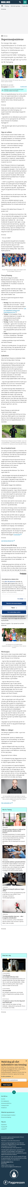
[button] (25, 2)
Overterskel (17, 534)
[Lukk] (26, 1061)
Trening (7, 6)
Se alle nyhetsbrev (6, 1076)
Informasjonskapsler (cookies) (8, 1115)
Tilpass (13, 607)
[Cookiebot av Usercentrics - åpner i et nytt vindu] (20, 574)
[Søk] (20, 2)
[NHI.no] (2, 6)
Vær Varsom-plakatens (16, 1156)
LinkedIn (3, 1129)
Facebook (3, 1126)
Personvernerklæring (6, 1117)
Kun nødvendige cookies (14, 612)
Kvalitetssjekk (23, 86)
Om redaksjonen (5, 1101)
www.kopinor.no (5, 1146)
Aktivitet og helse (15, 6)
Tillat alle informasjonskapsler (14, 603)
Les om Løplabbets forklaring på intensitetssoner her (15, 310)
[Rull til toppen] (14, 1092)
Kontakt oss (4, 1107)
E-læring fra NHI (5, 1105)
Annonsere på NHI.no (6, 1103)
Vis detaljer (20, 598)
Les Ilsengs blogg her (7, 541)
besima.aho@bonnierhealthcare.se (13, 1166)
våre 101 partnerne (10, 581)
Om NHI (3, 1099)
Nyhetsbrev (4, 1124)
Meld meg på (7, 1085)
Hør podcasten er (6, 803)
